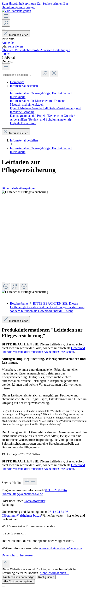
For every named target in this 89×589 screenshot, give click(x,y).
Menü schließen (18, 35)
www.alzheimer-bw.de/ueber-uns (60, 548)
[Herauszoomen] (6, 286)
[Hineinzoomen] (24, 286)
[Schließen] (3, 282)
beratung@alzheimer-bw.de (23, 515)
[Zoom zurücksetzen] (15, 286)
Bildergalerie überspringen (19, 188)
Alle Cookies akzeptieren (18, 581)
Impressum (27, 555)
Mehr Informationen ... (54, 573)
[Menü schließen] (11, 90)
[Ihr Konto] (3, 29)
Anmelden (8, 42)
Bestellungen (61, 50)
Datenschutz (10, 555)
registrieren (15, 46)
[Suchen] (6, 23)
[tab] (47, 307)
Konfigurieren (46, 577)
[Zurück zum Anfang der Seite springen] (6, 564)
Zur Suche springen (50, 3)
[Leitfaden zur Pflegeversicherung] (25, 192)
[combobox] (21, 75)
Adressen (46, 50)
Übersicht (8, 50)
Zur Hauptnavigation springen (35, 5)
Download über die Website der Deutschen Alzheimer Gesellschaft (43, 350)
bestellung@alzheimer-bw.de (24, 494)
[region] (44, 242)
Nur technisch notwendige (18, 577)
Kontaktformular (34, 501)
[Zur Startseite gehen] (16, 11)
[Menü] (6, 16)
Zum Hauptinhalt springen (19, 3)
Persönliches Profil (27, 50)
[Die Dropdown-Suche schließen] (54, 73)
